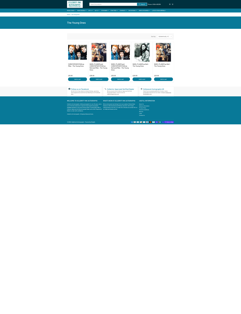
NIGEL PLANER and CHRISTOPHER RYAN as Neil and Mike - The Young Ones (98, 67)
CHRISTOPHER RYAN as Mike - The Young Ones (76, 65)
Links (140, 113)
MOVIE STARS (70, 10)
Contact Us (142, 115)
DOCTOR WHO (132, 10)
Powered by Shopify (90, 122)
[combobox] (118, 4)
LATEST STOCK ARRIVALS (158, 10)
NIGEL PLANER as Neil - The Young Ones (141, 65)
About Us (141, 104)
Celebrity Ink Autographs (77, 122)
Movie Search (81, 10)
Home (68, 14)
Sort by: (153, 36)
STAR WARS (104, 10)
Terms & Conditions (144, 109)
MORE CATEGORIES (144, 10)
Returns (141, 111)
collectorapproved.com (113, 94)
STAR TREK (113, 10)
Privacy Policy (142, 107)
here (72, 94)
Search (143, 4)
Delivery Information (144, 106)
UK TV (90, 10)
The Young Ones (75, 14)
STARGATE (122, 10)
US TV (96, 10)
